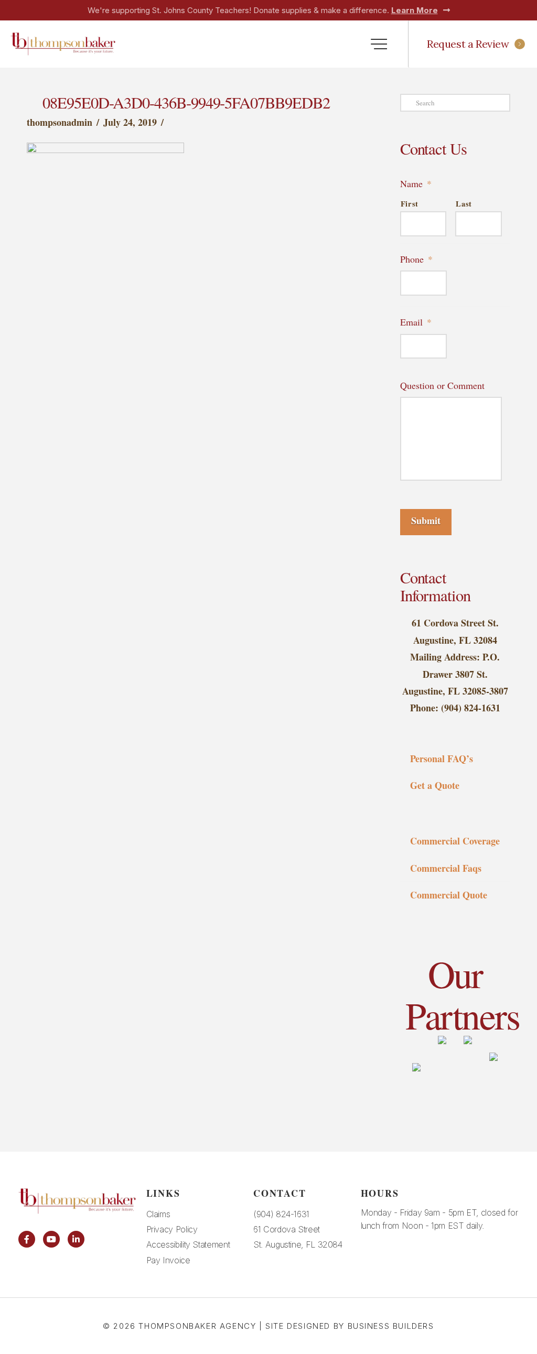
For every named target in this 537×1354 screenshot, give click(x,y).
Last (464, 203)
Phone (416, 259)
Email (416, 322)
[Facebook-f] (26, 1239)
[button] (379, 44)
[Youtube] (51, 1239)
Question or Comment (442, 386)
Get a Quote (434, 785)
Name (416, 184)
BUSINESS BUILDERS (391, 1326)
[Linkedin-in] (76, 1239)
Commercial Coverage (455, 841)
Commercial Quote (448, 895)
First (409, 203)
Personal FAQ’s (441, 758)
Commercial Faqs (445, 868)
